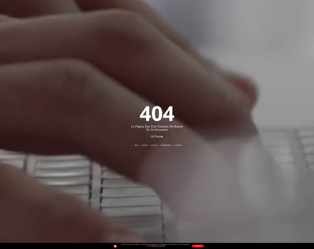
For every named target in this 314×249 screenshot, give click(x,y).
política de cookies (158, 246)
